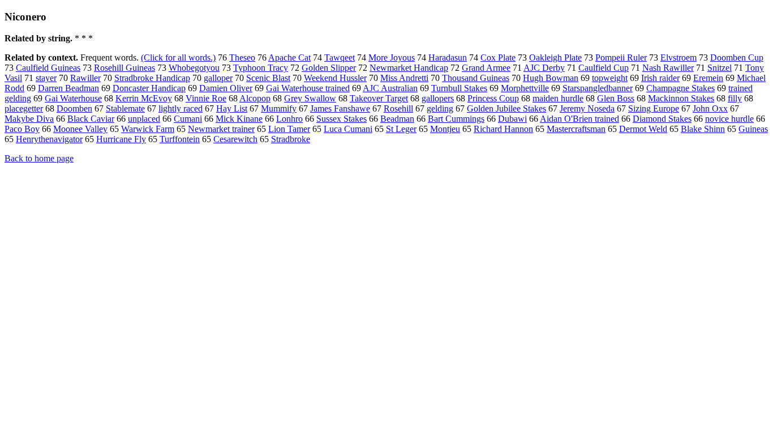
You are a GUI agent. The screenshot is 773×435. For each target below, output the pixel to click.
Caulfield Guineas (48, 67)
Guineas (753, 129)
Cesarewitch (235, 139)
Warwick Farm (147, 129)
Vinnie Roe (206, 98)
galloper (218, 78)
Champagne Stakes (680, 88)
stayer (46, 78)
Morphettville (525, 88)
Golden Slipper (329, 67)
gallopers (438, 98)
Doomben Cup (736, 57)
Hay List (231, 108)
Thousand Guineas (475, 78)
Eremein (708, 78)
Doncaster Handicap (149, 88)
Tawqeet (339, 57)
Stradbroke (290, 139)
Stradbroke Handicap (152, 78)
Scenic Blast (268, 78)
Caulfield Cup (603, 67)
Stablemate (125, 108)
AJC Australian (390, 88)
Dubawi (512, 118)
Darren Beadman (68, 88)
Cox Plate (498, 57)
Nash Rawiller (668, 67)
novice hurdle (729, 118)
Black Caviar (90, 118)
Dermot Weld (643, 129)
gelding (440, 108)
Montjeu (445, 129)
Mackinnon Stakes (681, 98)
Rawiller (85, 78)
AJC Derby (544, 67)
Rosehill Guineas (124, 67)
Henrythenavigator (49, 139)
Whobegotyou (194, 67)
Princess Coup (493, 98)
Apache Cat (289, 57)
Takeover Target (379, 98)
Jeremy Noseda (587, 108)
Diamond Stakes (662, 118)
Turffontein (180, 139)
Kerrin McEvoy (143, 98)
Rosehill (398, 108)
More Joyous (391, 57)
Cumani (188, 118)
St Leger (401, 129)
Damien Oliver (225, 88)
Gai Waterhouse (73, 98)
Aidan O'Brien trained (579, 118)
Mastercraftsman (576, 129)
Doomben (74, 108)
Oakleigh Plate (555, 57)
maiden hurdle (557, 98)
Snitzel (719, 67)
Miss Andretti (404, 78)
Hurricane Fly (121, 139)
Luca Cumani (348, 129)
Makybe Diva (29, 118)
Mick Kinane (239, 118)
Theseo (242, 57)
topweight (610, 78)
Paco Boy (22, 129)
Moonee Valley (80, 129)
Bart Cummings (456, 118)
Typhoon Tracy (260, 67)
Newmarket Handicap (409, 67)
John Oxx (710, 108)
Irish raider (660, 78)
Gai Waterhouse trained (308, 88)
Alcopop (254, 98)
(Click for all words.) (178, 57)
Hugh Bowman (550, 78)
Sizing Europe (653, 108)
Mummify (279, 108)
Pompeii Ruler (621, 57)
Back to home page (39, 158)
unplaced (144, 118)
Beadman (397, 118)
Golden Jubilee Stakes (506, 108)
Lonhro (289, 118)
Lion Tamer (289, 129)
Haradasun (447, 57)
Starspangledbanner (597, 88)
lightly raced (180, 108)
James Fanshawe (340, 108)
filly (735, 98)
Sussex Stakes (341, 118)
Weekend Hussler (335, 78)
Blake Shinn (703, 129)
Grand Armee (486, 67)
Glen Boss (615, 98)
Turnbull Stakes (459, 88)
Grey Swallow (310, 98)
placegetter (24, 108)
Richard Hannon (503, 129)
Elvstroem (678, 57)
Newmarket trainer (221, 129)
